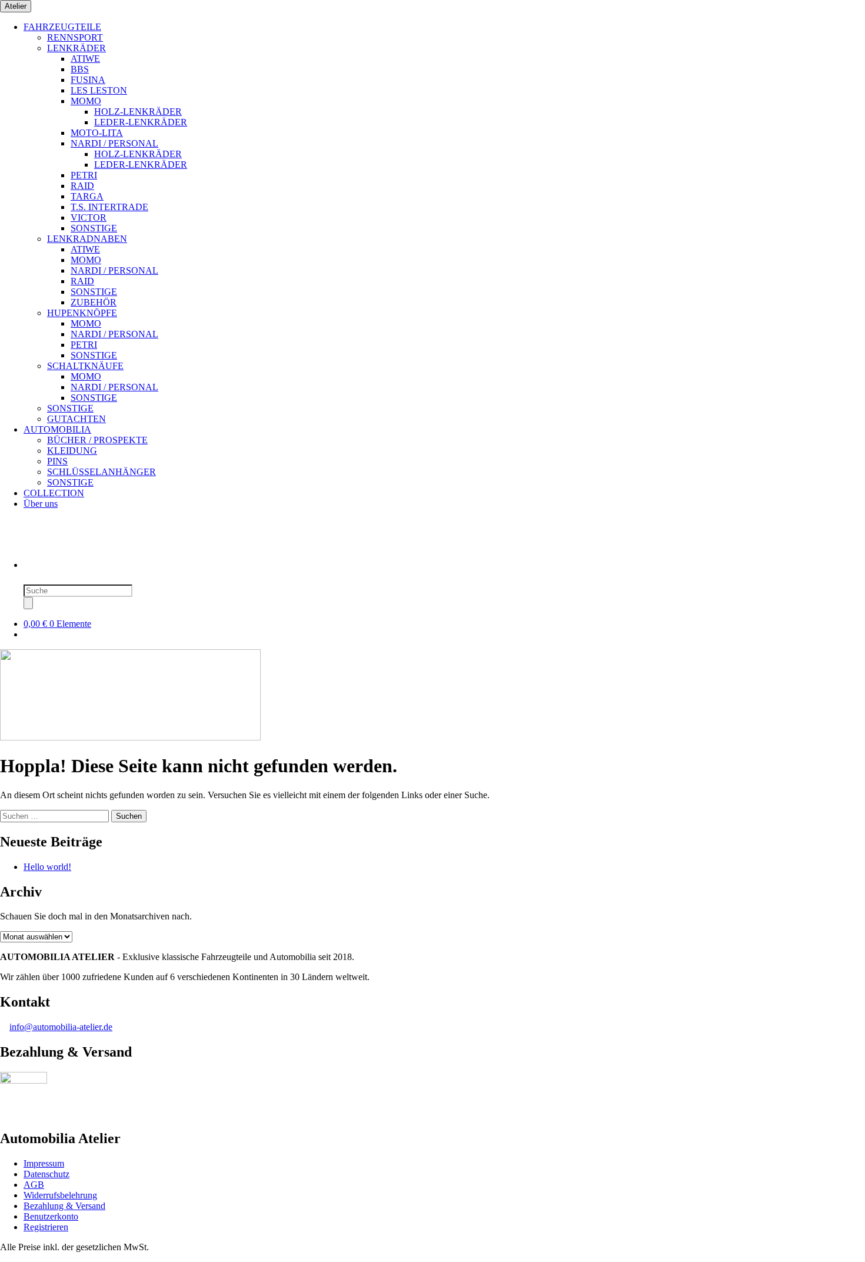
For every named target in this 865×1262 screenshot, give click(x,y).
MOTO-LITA (97, 133)
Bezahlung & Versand (64, 1206)
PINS (57, 461)
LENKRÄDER (76, 48)
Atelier (15, 6)
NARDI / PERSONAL (114, 143)
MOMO (86, 101)
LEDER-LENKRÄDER (140, 122)
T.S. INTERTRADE (109, 207)
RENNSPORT (75, 37)
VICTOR (89, 217)
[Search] (28, 603)
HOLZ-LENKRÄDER (138, 112)
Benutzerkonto (51, 1216)
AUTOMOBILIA (57, 429)
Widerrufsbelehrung (60, 1195)
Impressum (44, 1163)
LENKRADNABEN (87, 239)
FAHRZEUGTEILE (62, 27)
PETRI (84, 175)
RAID (82, 186)
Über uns (41, 504)
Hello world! (47, 867)
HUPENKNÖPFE (82, 313)
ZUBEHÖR (94, 302)
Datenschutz (46, 1174)
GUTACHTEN (76, 419)
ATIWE (85, 59)
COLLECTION (54, 493)
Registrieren (46, 1227)
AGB (34, 1185)
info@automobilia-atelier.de (60, 1027)
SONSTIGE (94, 228)
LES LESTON (99, 90)
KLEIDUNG (72, 451)
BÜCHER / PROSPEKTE (97, 440)
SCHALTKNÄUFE (85, 366)
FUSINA (88, 80)
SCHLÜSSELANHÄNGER (101, 472)
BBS (80, 69)
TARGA (87, 196)
